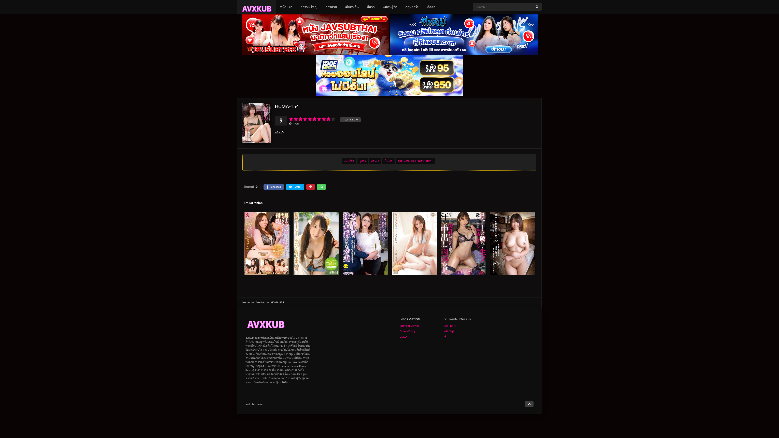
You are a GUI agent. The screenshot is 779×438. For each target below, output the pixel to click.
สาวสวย (331, 7)
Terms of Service (409, 325)
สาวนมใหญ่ (308, 7)
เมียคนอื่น (352, 7)
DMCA (403, 336)
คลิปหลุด (449, 331)
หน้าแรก (286, 7)
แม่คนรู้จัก (390, 7)
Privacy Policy (407, 331)
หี (445, 336)
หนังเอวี (279, 132)
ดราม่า (375, 161)
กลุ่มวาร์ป (412, 7)
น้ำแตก (388, 161)
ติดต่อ (431, 7)
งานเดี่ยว (349, 161)
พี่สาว (371, 7)
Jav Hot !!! (450, 325)
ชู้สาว (362, 161)
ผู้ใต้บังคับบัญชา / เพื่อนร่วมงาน (415, 161)
